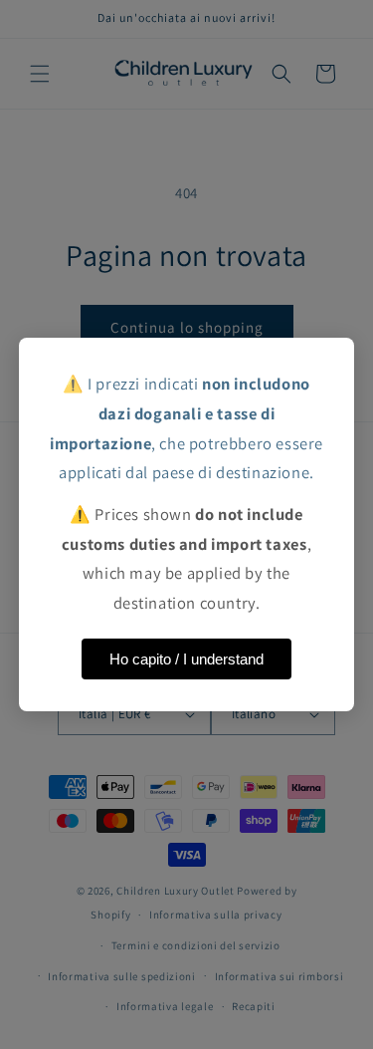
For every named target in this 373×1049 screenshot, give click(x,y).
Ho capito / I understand (186, 659)
